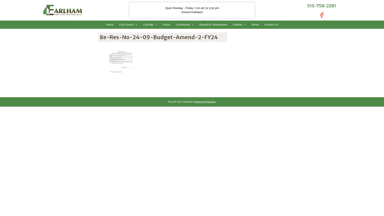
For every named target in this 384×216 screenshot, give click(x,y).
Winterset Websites (205, 101)
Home (110, 24)
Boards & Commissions (213, 24)
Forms (255, 24)
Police (166, 24)
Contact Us (271, 24)
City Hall (148, 24)
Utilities (237, 24)
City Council (126, 24)
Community (183, 24)
